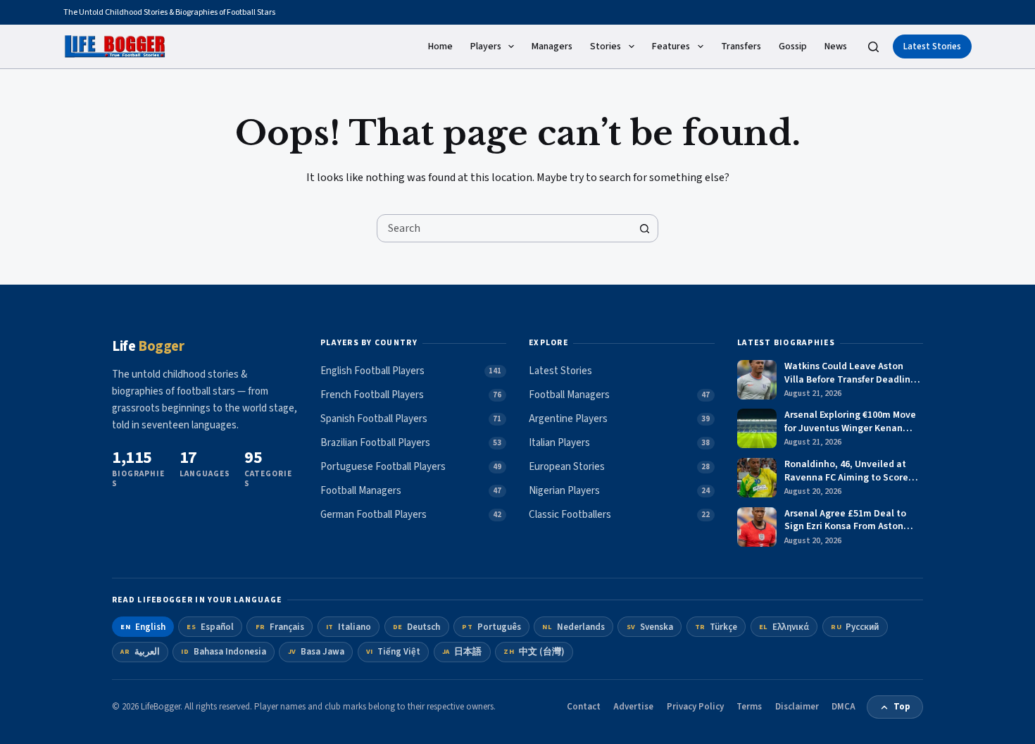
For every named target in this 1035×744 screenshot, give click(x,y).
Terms (749, 706)
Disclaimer (797, 706)
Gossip (793, 46)
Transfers (741, 46)
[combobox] (504, 228)
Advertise (633, 706)
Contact (584, 706)
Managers (552, 46)
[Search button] (644, 228)
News (835, 46)
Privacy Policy (695, 706)
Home (440, 46)
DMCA (843, 706)
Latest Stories (932, 46)
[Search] (873, 47)
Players (485, 46)
